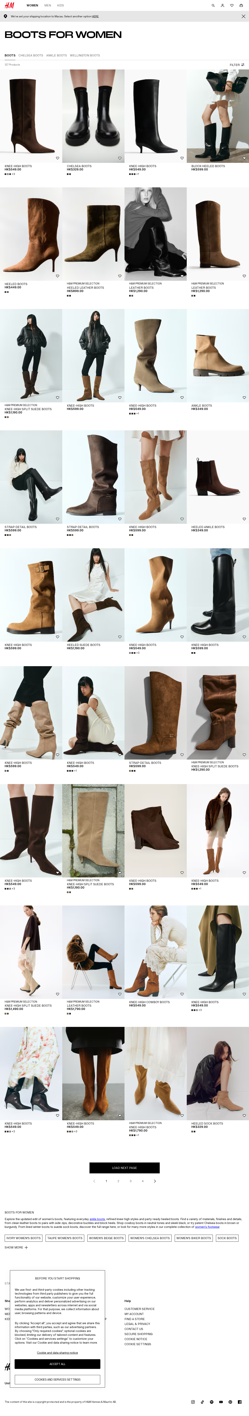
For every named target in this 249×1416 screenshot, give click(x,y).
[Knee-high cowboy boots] (155, 952)
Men (47, 5)
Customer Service (139, 1309)
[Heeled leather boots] (93, 234)
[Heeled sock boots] (218, 1073)
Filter (235, 65)
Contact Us (133, 1329)
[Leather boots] (155, 234)
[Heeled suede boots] (93, 595)
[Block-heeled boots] (218, 116)
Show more (14, 1247)
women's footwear (207, 1226)
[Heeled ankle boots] (218, 477)
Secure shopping (138, 1334)
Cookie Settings (137, 1344)
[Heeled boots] (31, 234)
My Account (134, 1314)
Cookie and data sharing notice (57, 1352)
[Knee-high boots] (31, 116)
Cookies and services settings (58, 1379)
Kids (60, 5)
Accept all (57, 1364)
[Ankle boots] (218, 355)
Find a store (134, 1319)
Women (32, 5)
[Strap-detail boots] (31, 477)
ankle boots (97, 1219)
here (95, 16)
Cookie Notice (135, 1339)
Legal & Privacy (137, 1324)
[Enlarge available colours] (69, 174)
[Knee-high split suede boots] (31, 355)
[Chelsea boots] (93, 116)
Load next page (124, 1167)
